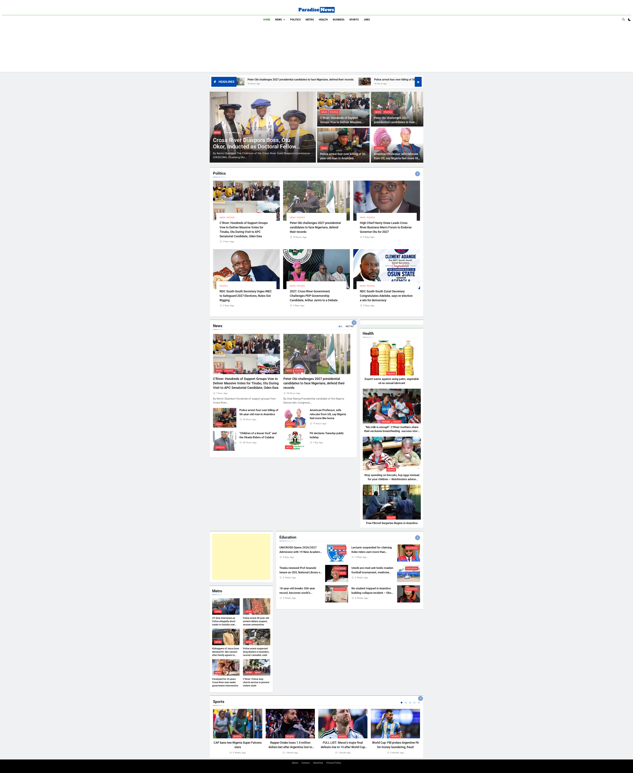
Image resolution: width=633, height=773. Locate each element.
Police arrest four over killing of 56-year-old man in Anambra (319, 79)
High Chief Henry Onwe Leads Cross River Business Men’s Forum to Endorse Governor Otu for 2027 (386, 227)
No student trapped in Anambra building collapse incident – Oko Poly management (371, 593)
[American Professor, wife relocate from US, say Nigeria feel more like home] (366, 81)
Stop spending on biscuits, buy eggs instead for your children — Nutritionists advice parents (391, 479)
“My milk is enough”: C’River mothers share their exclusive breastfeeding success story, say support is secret (391, 431)
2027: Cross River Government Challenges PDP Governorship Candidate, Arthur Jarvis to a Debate (314, 296)
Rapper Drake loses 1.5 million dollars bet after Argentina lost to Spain (290, 747)
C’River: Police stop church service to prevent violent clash (256, 682)
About (295, 762)
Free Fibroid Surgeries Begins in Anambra (392, 523)
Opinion (220, 447)
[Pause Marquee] (418, 82)
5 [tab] (419, 702)
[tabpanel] (237, 732)
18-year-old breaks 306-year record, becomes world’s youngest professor (297, 593)
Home (266, 19)
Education (339, 548)
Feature (386, 421)
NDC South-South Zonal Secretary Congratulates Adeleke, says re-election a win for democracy (386, 296)
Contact (305, 762)
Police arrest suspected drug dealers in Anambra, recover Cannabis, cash (256, 651)
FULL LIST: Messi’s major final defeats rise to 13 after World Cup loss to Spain (343, 747)
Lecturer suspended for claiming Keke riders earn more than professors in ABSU (371, 552)
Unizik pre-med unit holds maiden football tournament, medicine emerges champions (372, 572)
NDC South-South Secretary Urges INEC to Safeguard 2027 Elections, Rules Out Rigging (246, 296)
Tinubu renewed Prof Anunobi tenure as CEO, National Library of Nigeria (300, 572)
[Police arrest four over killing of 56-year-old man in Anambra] (273, 81)
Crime (324, 148)
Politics (295, 19)
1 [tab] (401, 702)
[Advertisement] (316, 49)
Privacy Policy (333, 762)
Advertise (318, 762)
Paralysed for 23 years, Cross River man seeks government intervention (225, 682)
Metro (310, 19)
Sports (354, 19)
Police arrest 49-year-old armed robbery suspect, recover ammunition (256, 621)
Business (338, 19)
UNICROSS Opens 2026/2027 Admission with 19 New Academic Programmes (300, 552)
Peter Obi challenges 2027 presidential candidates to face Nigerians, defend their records (394, 122)
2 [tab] (406, 702)
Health (323, 19)
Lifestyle (379, 148)
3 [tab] (410, 702)
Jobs (367, 19)
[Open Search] (623, 19)
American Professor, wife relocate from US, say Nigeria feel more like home (397, 158)
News (278, 19)
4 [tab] (414, 702)
